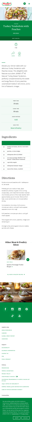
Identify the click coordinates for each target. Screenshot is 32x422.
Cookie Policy (15, 414)
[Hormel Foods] (7, 4)
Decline (25, 418)
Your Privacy (8, 376)
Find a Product (6, 359)
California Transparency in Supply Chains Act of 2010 (16, 380)
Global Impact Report (8, 336)
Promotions (5, 368)
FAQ (3, 356)
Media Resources (7, 330)
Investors (5, 339)
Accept (17, 418)
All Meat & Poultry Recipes (15, 274)
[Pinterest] (27, 309)
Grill (16, 119)
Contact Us (5, 353)
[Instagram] (12, 309)
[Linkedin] (19, 309)
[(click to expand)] (29, 4)
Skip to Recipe (16, 38)
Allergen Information (8, 350)
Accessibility (6, 347)
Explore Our (15, 292)
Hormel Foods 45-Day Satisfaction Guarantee (15, 386)
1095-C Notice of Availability (10, 383)
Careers (4, 333)
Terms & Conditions (7, 371)
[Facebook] (5, 309)
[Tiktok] (12, 316)
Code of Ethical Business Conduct (12, 389)
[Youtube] (19, 316)
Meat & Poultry (16, 128)
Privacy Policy (6, 373)
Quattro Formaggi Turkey (15, 265)
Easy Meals (16, 33)
